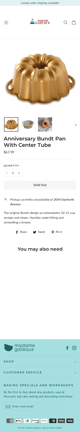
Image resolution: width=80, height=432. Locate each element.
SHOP (9, 361)
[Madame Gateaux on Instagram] (74, 347)
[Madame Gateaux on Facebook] (67, 347)
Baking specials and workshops (38, 385)
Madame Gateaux (34, 428)
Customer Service (23, 372)
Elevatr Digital (55, 428)
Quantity (11, 165)
